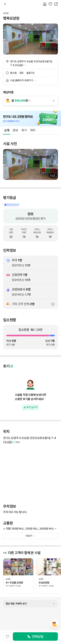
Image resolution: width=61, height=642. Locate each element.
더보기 (29, 535)
